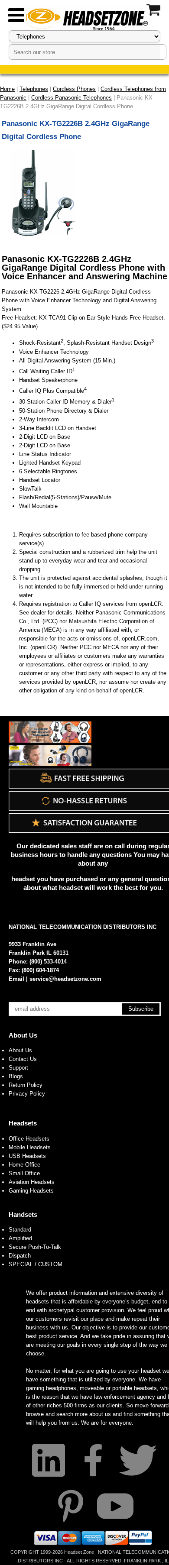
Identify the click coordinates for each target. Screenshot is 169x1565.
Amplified (20, 1238)
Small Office (24, 1173)
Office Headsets (29, 1138)
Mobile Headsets (30, 1147)
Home (7, 89)
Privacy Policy (27, 1093)
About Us (23, 1035)
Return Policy (25, 1085)
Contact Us (23, 1059)
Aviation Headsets (32, 1182)
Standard (20, 1229)
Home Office (24, 1164)
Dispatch (20, 1255)
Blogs (16, 1076)
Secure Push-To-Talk (35, 1247)
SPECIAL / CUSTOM (35, 1264)
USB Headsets (27, 1156)
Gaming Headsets (31, 1190)
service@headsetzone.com (65, 979)
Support (18, 1067)
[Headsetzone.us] (84, 18)
